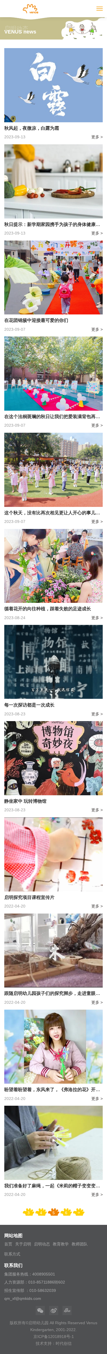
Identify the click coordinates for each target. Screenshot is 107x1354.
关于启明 (23, 1244)
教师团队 (80, 1244)
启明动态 (42, 1244)
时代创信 (64, 1343)
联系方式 (12, 1254)
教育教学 (61, 1244)
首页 (8, 1244)
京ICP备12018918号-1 (53, 1336)
